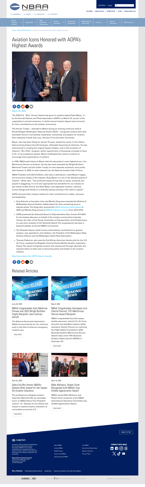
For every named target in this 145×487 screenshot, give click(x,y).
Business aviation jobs (130, 11)
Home (14, 30)
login (110, 5)
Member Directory (99, 11)
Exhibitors (41, 14)
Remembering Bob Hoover (33, 471)
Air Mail (120, 11)
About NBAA (89, 11)
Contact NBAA (58, 448)
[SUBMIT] (117, 5)
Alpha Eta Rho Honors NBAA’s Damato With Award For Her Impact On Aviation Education (29, 387)
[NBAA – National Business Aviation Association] (29, 7)
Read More (18, 334)
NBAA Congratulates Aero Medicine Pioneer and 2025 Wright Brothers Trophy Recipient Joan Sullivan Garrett (29, 313)
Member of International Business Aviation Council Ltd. (65, 478)
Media (28, 14)
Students (54, 14)
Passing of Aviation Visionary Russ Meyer (67, 471)
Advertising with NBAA (61, 457)
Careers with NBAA (60, 454)
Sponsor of (18, 478)
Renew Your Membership (89, 448)
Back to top (126, 432)
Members (17, 14)
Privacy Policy (86, 454)
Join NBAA (101, 5)
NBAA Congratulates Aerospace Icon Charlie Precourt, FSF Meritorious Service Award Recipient (69, 311)
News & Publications (24, 30)
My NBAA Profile (111, 11)
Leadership (48, 471)
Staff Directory (58, 451)
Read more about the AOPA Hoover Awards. (32, 256)
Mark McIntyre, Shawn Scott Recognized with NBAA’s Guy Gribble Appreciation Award (65, 387)
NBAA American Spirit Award (68, 207)
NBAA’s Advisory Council (57, 210)
